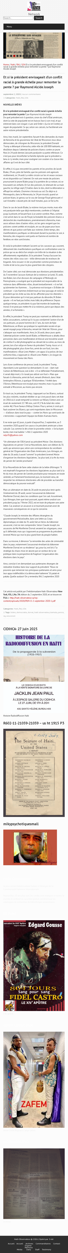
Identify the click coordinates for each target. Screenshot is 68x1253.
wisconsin (10, 616)
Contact (56, 1244)
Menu (9, 26)
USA (23, 64)
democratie (22, 612)
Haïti (13, 64)
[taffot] (34, 713)
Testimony (46, 1250)
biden (13, 612)
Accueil (11, 1244)
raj (4, 616)
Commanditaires (43, 1244)
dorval (31, 612)
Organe (28, 1246)
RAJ (18, 64)
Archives (29, 1244)
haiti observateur (42, 612)
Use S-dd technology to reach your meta (18, 50)
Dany (28, 1250)
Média (19, 1250)
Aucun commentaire (31, 94)
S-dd (51, 1239)
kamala (53, 612)
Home (6, 64)
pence (61, 612)
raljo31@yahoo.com (13, 435)
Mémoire (29, 1248)
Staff (37, 1250)
